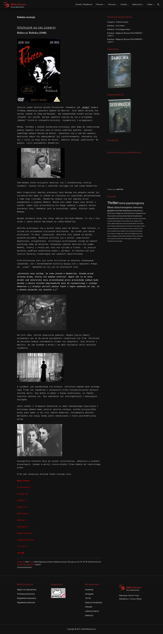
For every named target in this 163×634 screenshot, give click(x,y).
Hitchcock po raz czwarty (36, 27)
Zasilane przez (112, 189)
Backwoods (128, 238)
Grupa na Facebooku (93, 602)
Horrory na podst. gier (117, 233)
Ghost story (113, 207)
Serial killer (118, 211)
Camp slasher (122, 236)
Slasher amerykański (125, 218)
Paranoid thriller (133, 231)
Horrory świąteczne (112, 236)
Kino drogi (119, 241)
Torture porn (130, 226)
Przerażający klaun (123, 29)
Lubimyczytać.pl (92, 611)
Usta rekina (120, 26)
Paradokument (137, 216)
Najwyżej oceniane (46, 562)
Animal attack (111, 223)
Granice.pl (89, 615)
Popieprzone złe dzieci (122, 223)
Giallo (125, 233)
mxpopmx (111, 22)
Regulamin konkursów (26, 602)
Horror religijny (116, 213)
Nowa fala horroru (128, 228)
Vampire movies (111, 221)
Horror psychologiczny (131, 203)
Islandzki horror (120, 238)
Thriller (112, 203)
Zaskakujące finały (121, 226)
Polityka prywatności (26, 594)
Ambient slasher (136, 238)
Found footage (131, 233)
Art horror (134, 236)
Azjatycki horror (140, 213)
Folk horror (136, 228)
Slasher (129, 216)
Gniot (133, 218)
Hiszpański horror (113, 218)
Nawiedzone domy (130, 211)
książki (113, 238)
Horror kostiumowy (140, 218)
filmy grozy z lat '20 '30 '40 (77, 562)
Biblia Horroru (18, 4)
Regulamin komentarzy (26, 598)
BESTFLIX (120, 189)
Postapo (128, 236)
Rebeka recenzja (60, 562)
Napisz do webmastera (26, 589)
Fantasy (113, 226)
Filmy (27, 562)
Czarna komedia (121, 216)
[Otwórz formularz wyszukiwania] (158, 5)
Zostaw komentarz (24, 567)
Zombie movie (138, 221)
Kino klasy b (137, 226)
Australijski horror (117, 228)
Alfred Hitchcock (94, 562)
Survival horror (130, 213)
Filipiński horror (111, 241)
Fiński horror (139, 233)
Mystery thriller (121, 221)
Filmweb (88, 607)
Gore (123, 213)
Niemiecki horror (115, 231)
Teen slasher (111, 216)
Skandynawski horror (134, 223)
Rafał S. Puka (133, 595)
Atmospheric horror (129, 207)
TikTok (88, 598)
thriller (36, 562)
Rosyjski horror (125, 231)
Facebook (89, 589)
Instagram (89, 594)
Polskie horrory (129, 221)
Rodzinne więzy (122, 22)
